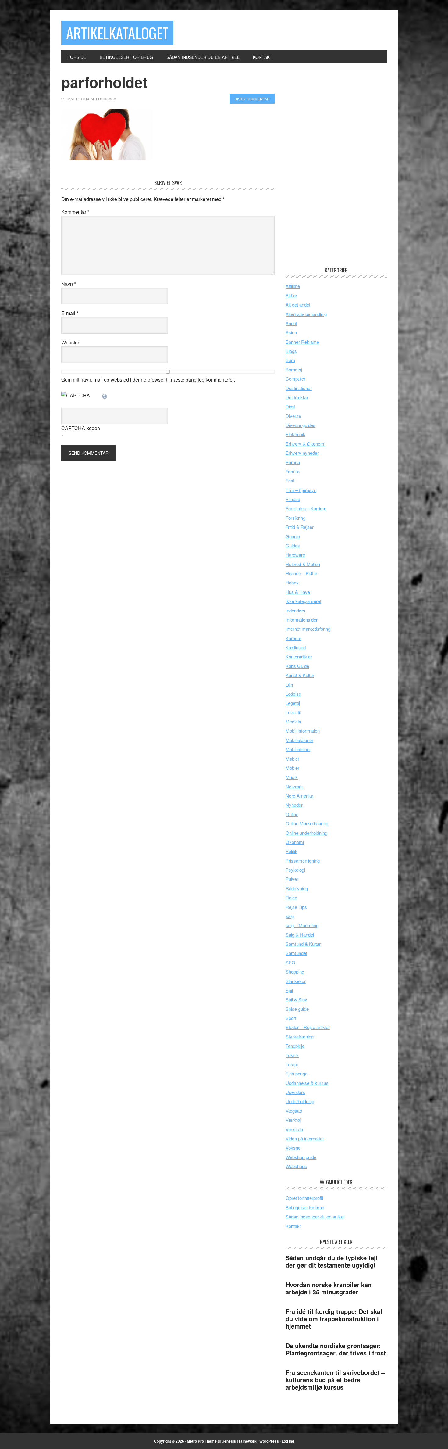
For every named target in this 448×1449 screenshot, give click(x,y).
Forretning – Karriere (306, 508)
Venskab (294, 1129)
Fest (290, 480)
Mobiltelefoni (298, 749)
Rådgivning (297, 888)
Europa (293, 462)
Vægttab (294, 1110)
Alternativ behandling (306, 314)
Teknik (292, 1055)
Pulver (292, 879)
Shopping (295, 971)
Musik (292, 777)
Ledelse (293, 693)
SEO (290, 962)
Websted (70, 342)
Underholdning (300, 1101)
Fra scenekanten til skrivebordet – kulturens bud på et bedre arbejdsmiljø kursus (335, 1379)
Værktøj (293, 1120)
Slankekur (296, 981)
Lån (289, 684)
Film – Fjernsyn (301, 490)
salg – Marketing (302, 925)
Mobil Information (303, 730)
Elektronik (295, 434)
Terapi (292, 1064)
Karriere (293, 638)
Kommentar (75, 211)
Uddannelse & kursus (307, 1083)
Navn (68, 283)
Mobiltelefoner (299, 740)
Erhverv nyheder (302, 453)
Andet (291, 323)
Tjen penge (297, 1073)
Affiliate (293, 286)
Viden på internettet (305, 1138)
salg (290, 916)
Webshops (296, 1166)
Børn (290, 360)
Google (293, 536)
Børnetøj (294, 369)
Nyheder (294, 805)
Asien (291, 332)
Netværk (294, 786)
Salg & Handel (300, 934)
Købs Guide (297, 666)
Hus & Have (298, 592)
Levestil (293, 712)
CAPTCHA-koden (80, 428)
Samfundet (296, 953)
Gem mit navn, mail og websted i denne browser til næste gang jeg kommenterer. (148, 379)
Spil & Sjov (296, 999)
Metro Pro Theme (202, 1441)
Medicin (293, 721)
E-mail (69, 313)
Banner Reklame (302, 342)
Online (292, 814)
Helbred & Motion (303, 564)
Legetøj (293, 703)
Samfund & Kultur (303, 944)
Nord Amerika (299, 795)
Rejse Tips (296, 907)
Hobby (292, 582)
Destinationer (299, 388)
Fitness (293, 499)
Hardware (295, 554)
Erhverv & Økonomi (305, 443)
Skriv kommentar (252, 98)
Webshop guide (301, 1157)
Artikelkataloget (117, 33)
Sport (291, 1018)
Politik (291, 851)
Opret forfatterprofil (304, 1198)
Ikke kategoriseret (303, 601)
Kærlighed (296, 647)
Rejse (291, 897)
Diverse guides (300, 425)
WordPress (269, 1441)
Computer (295, 378)
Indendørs (295, 610)
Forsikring (295, 518)
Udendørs (295, 1092)
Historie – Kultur (301, 573)
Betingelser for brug (305, 1207)
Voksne (293, 1147)
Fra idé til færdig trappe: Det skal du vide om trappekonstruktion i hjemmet (334, 1318)
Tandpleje (295, 1045)
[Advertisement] (331, 164)
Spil (289, 990)
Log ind (288, 1441)
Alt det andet (298, 304)
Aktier (291, 295)
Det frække (297, 397)
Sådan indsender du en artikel (315, 1216)
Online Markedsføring (307, 823)
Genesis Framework (239, 1441)
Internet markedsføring (308, 629)
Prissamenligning (303, 860)
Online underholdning (306, 833)
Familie (293, 471)
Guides (293, 545)
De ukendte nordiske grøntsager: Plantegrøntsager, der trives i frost (336, 1349)
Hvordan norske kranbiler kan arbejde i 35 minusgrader (329, 1288)
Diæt (290, 406)
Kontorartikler (299, 656)
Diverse (293, 416)
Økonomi (295, 842)
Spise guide (297, 1009)
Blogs (291, 351)
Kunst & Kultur (300, 675)
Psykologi (295, 869)
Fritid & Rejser (300, 527)
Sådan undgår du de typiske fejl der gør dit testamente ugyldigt (332, 1261)
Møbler (292, 758)
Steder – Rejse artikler (308, 1027)
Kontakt (293, 1226)
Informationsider (302, 619)
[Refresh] (104, 395)
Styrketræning (300, 1036)
